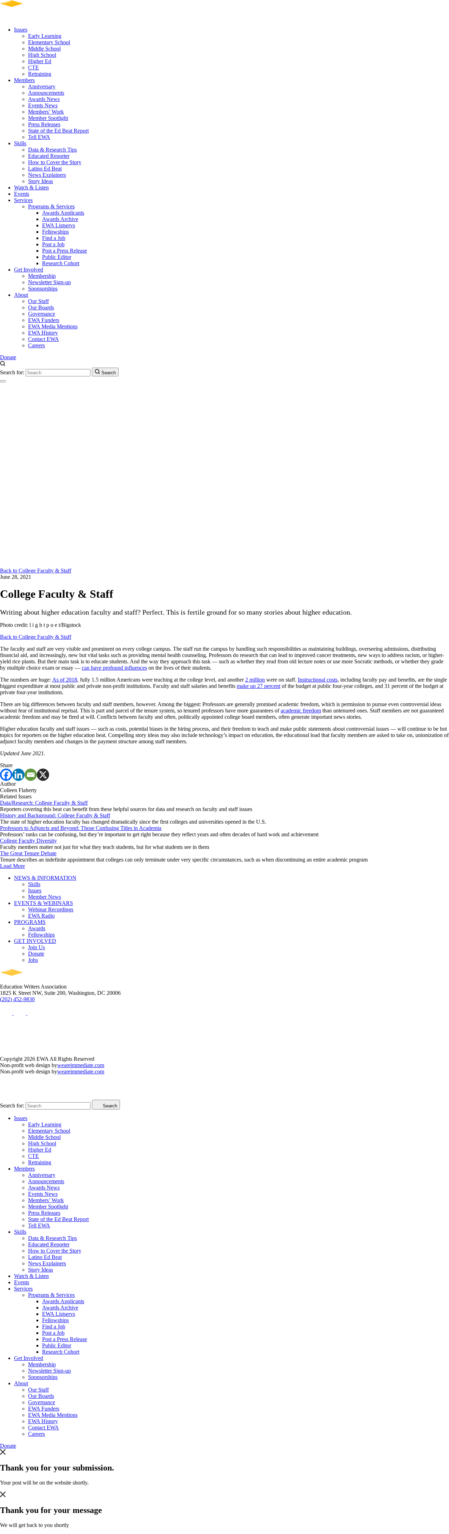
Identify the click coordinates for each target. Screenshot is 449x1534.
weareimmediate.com (80, 1065)
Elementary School (49, 42)
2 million (255, 680)
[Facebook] (6, 775)
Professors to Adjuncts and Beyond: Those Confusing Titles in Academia (80, 828)
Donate (8, 357)
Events (21, 194)
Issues (20, 30)
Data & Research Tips (52, 150)
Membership (42, 276)
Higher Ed (39, 61)
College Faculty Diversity (28, 841)
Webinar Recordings (50, 909)
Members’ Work (46, 112)
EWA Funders (43, 320)
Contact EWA (43, 339)
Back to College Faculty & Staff (35, 571)
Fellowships (55, 232)
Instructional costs (317, 680)
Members (24, 80)
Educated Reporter (48, 156)
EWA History (43, 333)
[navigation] (3, 381)
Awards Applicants (63, 213)
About (21, 295)
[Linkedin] (18, 775)
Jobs (33, 960)
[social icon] (7, 1013)
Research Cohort (60, 263)
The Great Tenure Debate (28, 853)
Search (108, 372)
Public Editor (56, 257)
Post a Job (53, 244)
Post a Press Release (64, 251)
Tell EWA (39, 137)
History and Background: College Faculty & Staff (55, 815)
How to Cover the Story (54, 162)
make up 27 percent (258, 686)
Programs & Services (51, 206)
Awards (36, 928)
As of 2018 (64, 680)
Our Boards (41, 307)
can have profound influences (114, 668)
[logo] (31, 18)
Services (23, 200)
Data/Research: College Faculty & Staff (44, 803)
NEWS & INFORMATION (45, 878)
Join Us (36, 947)
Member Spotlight (48, 118)
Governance (41, 314)
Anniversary (41, 86)
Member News (44, 897)
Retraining (39, 74)
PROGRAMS (30, 922)
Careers (36, 345)
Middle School (44, 49)
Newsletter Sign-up (49, 282)
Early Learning (44, 36)
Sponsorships (43, 289)
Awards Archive (60, 219)
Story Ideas (40, 181)
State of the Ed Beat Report (58, 131)
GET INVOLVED (35, 941)
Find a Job (53, 238)
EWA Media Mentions (53, 326)
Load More (12, 866)
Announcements (46, 93)
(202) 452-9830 (17, 999)
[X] (43, 775)
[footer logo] (31, 980)
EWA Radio (41, 916)
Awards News (44, 99)
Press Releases (44, 124)
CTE (33, 68)
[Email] (31, 775)
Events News (43, 105)
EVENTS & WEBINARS (43, 903)
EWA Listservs (58, 225)
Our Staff (38, 301)
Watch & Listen (31, 187)
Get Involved (28, 270)
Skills (20, 143)
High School (42, 55)
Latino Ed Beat (45, 169)
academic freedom (301, 711)
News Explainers (47, 175)
